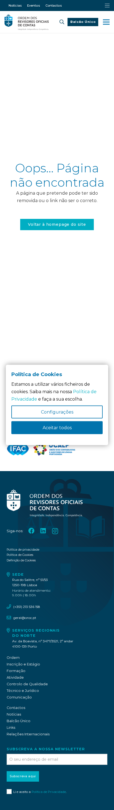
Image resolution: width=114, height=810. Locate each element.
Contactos (16, 708)
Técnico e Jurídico (23, 691)
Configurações (57, 412)
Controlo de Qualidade (27, 684)
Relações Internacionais (28, 734)
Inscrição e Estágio (23, 664)
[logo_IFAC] (18, 449)
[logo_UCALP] (54, 449)
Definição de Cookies (21, 560)
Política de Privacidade (49, 792)
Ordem (13, 658)
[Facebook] (31, 531)
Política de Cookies (20, 555)
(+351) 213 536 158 (26, 607)
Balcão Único (18, 721)
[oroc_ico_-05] (26, 22)
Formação (16, 671)
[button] (62, 22)
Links (11, 727)
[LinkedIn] (43, 531)
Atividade (15, 677)
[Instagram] (55, 531)
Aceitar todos (57, 427)
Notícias (14, 714)
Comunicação (19, 697)
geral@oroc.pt (24, 618)
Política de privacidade (23, 549)
